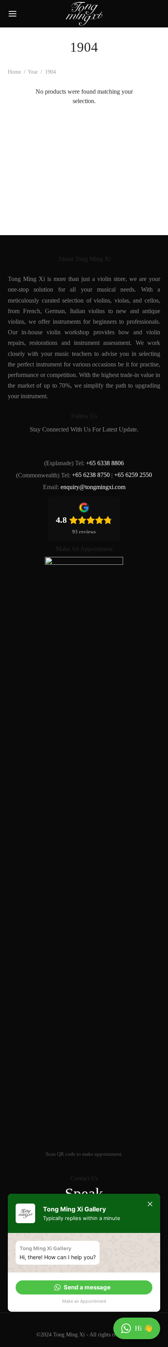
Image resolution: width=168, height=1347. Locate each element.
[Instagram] (66, 446)
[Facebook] (47, 446)
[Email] (102, 446)
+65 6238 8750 (91, 474)
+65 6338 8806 (105, 463)
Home (14, 72)
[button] (84, 1287)
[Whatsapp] (120, 446)
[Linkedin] (84, 446)
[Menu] (12, 14)
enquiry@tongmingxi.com (93, 487)
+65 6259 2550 (133, 474)
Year (33, 72)
